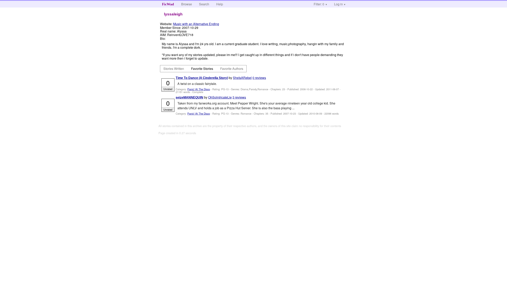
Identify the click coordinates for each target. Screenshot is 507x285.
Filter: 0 (319, 4)
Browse (186, 4)
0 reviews (259, 77)
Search (204, 4)
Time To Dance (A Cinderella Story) (202, 78)
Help (219, 4)
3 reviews (239, 97)
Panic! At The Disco (198, 89)
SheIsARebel (242, 77)
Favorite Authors (231, 68)
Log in (338, 4)
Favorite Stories (202, 68)
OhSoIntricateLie (220, 97)
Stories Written (173, 68)
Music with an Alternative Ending (196, 24)
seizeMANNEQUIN (189, 97)
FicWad (168, 4)
